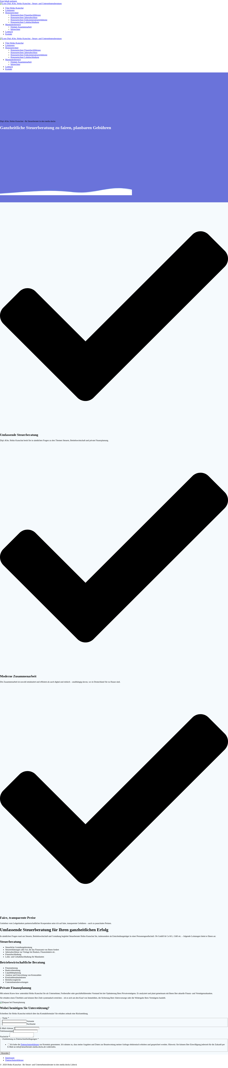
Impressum (9, 1058)
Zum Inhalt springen (8, 1)
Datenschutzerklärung (30, 1044)
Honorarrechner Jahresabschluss (24, 17)
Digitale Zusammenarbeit (21, 27)
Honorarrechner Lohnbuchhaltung (25, 22)
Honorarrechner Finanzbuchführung (26, 15)
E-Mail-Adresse (7, 1028)
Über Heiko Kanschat (14, 8)
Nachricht (5, 1036)
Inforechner (15, 29)
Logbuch (9, 32)
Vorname (30, 1021)
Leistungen (10, 10)
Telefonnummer (6, 1031)
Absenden (5, 1053)
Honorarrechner (11, 13)
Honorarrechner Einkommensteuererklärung (29, 20)
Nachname (31, 1024)
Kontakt (8, 34)
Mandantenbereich (13, 24)
